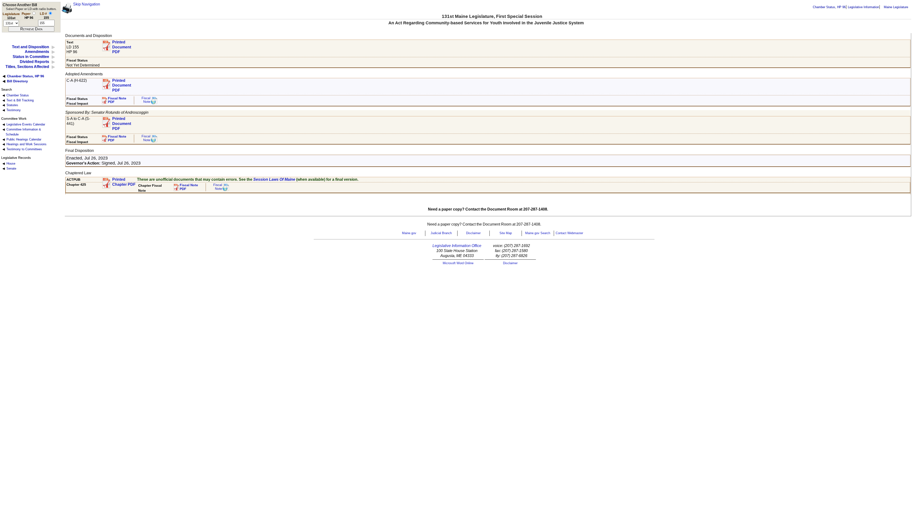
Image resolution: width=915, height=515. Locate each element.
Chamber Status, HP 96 (829, 7)
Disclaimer (473, 233)
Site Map (505, 233)
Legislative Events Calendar (25, 124)
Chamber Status (17, 95)
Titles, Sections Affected (27, 67)
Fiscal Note (146, 100)
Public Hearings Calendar (23, 139)
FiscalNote (217, 187)
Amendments (37, 52)
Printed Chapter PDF (124, 181)
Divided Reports (34, 62)
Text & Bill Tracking (20, 100)
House (10, 163)
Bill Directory (17, 81)
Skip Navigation (86, 4)
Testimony (13, 110)
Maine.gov (409, 233)
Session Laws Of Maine (274, 179)
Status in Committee (31, 57)
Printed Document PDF (121, 45)
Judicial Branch (441, 233)
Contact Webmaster (569, 233)
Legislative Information (863, 7)
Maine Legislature (896, 7)
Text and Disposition (30, 47)
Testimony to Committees (24, 149)
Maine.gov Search (537, 233)
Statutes (12, 105)
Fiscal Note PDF (117, 100)
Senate (11, 168)
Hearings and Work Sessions (26, 144)
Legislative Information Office (456, 246)
